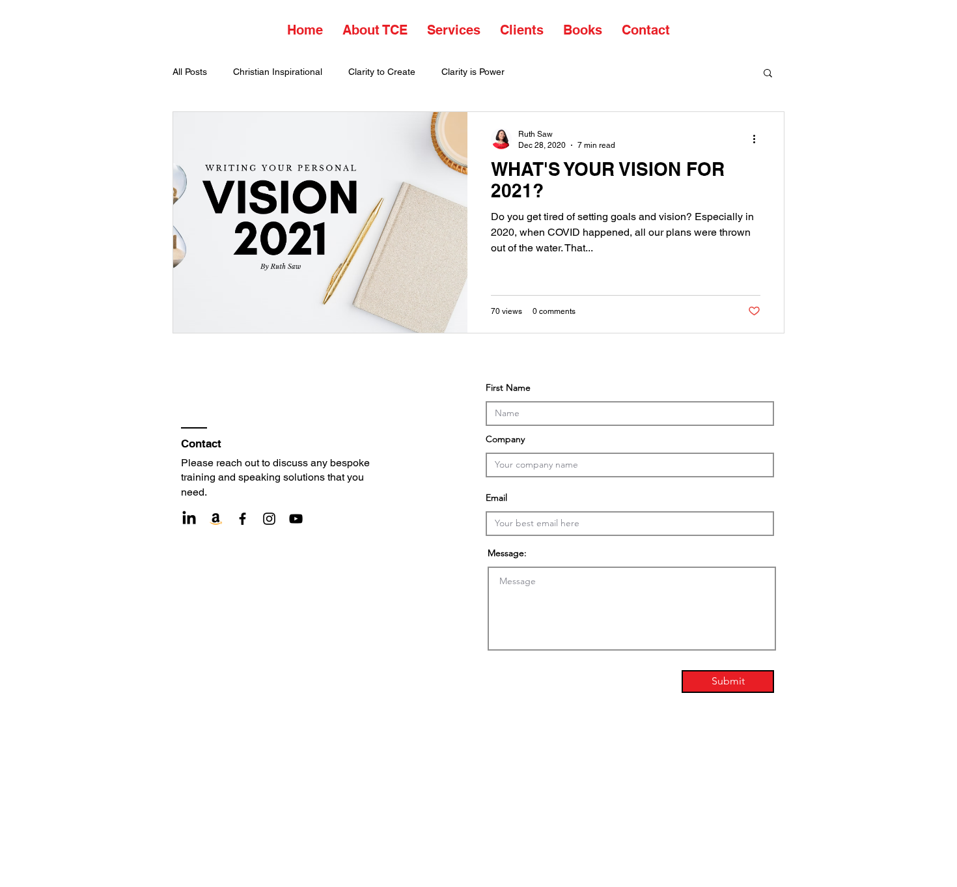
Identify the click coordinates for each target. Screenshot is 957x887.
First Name (508, 387)
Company (505, 438)
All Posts (190, 71)
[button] (768, 74)
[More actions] (758, 139)
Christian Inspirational (277, 71)
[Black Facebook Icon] (242, 519)
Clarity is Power (473, 71)
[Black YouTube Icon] (296, 519)
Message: (507, 552)
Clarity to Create (381, 71)
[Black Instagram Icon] (269, 519)
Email (496, 497)
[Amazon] (216, 519)
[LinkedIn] (189, 519)
